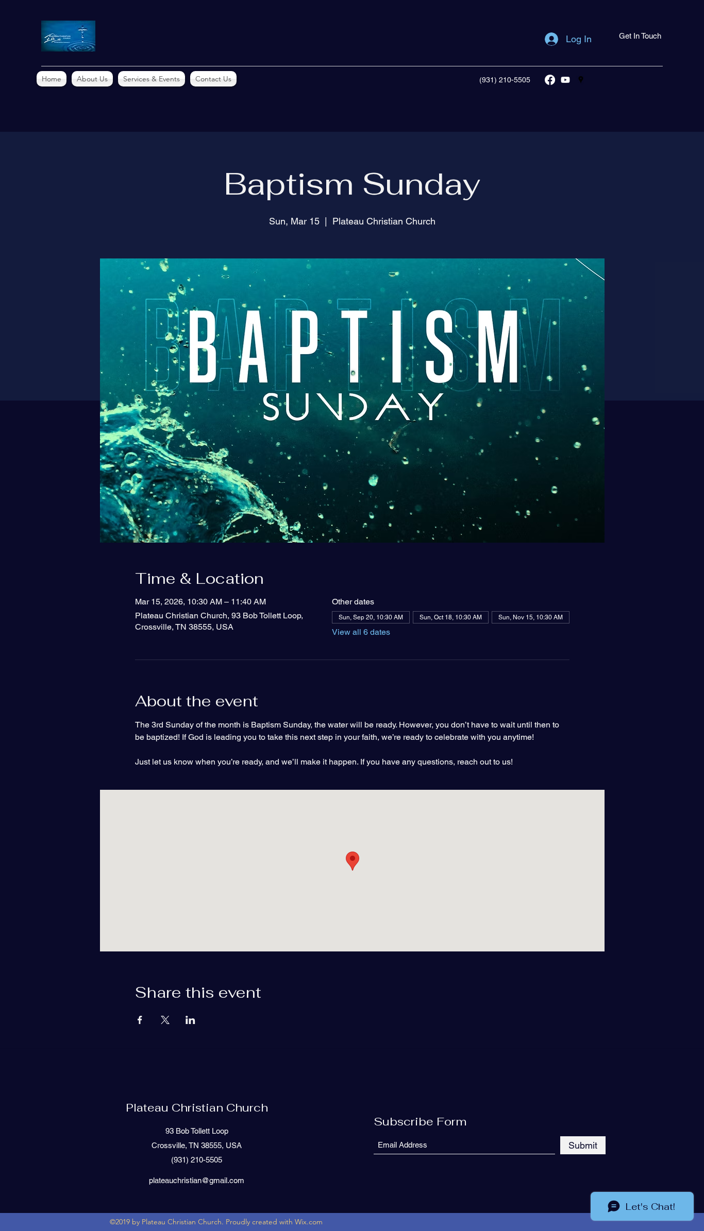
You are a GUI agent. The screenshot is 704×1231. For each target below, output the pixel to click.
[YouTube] (565, 80)
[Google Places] (581, 80)
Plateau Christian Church (197, 1107)
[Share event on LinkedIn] (190, 1020)
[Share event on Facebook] (140, 1020)
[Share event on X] (165, 1020)
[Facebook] (550, 80)
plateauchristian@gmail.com (196, 1180)
